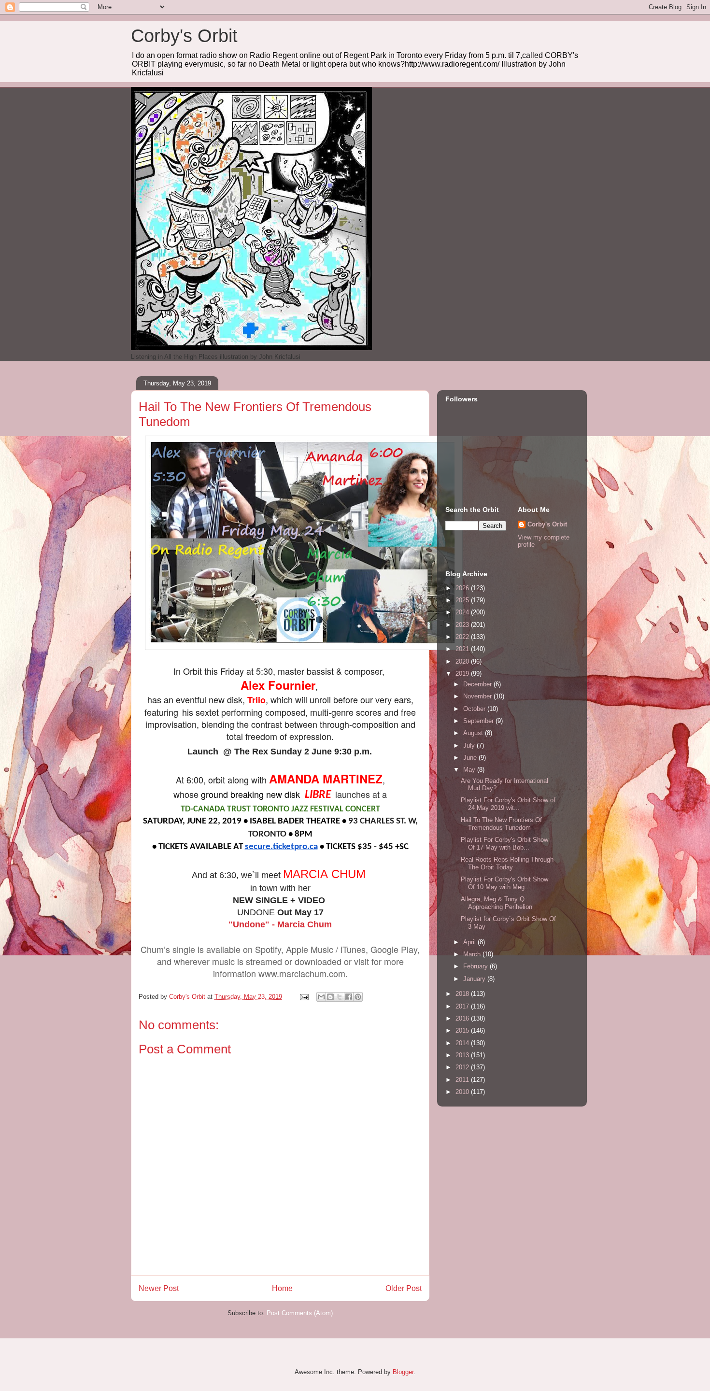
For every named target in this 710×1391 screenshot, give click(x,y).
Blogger (403, 1372)
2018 (463, 993)
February (476, 966)
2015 (463, 1030)
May (470, 769)
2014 (463, 1043)
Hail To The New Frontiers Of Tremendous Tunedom (501, 823)
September (479, 720)
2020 (463, 661)
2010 (463, 1091)
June (471, 757)
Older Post (403, 1288)
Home (282, 1288)
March (473, 954)
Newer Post (159, 1288)
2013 (463, 1055)
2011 (463, 1079)
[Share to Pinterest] (358, 997)
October (475, 708)
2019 (463, 673)
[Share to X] (339, 997)
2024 (463, 612)
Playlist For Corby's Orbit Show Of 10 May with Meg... (504, 883)
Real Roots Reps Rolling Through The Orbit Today (507, 863)
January (475, 978)
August (474, 733)
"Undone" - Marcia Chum (280, 924)
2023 (463, 624)
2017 (463, 1006)
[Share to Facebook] (349, 997)
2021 (463, 649)
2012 (463, 1067)
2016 (463, 1018)
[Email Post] (304, 996)
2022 (463, 636)
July (470, 745)
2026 (463, 588)
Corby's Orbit (184, 36)
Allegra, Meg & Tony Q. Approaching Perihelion (496, 902)
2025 (463, 600)
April (470, 942)
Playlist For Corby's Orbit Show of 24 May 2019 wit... (508, 803)
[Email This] (321, 997)
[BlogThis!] (330, 997)
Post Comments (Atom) (300, 1313)
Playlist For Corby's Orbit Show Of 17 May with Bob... (504, 843)
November (478, 696)
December (478, 684)
